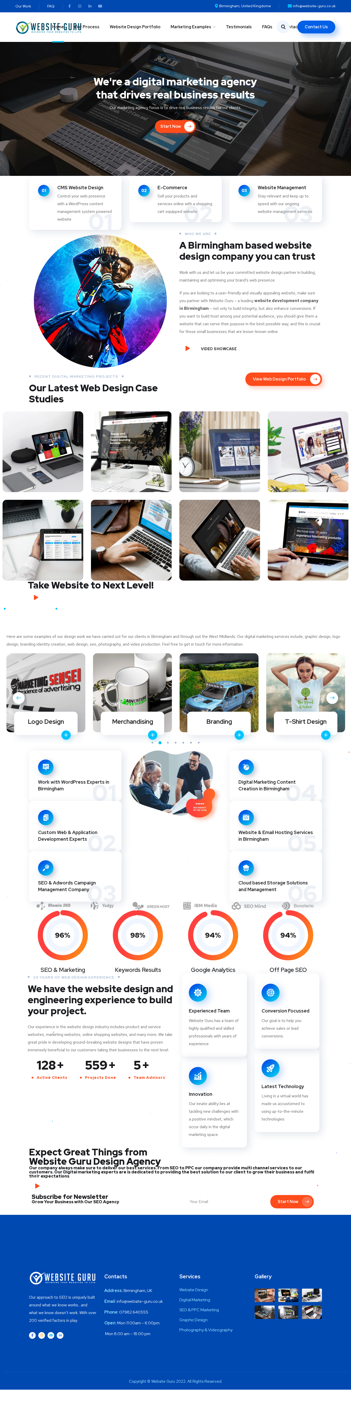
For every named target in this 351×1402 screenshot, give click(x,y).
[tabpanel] (46, 694)
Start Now (288, 1201)
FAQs (267, 27)
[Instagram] (79, 6)
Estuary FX (220, 444)
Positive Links (308, 447)
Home (58, 27)
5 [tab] (183, 742)
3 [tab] (167, 742)
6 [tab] (190, 742)
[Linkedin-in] (90, 6)
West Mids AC (131, 535)
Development (131, 460)
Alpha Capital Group (43, 535)
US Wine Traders (220, 535)
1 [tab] (152, 742)
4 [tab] (175, 742)
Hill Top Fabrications (308, 535)
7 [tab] (198, 742)
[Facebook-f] (69, 6)
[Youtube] (100, 6)
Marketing (210, 453)
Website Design (50, 456)
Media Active (43, 447)
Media (26, 456)
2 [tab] (160, 742)
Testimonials (239, 27)
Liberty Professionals (131, 446)
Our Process (86, 27)
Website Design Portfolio (135, 27)
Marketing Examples (191, 27)
